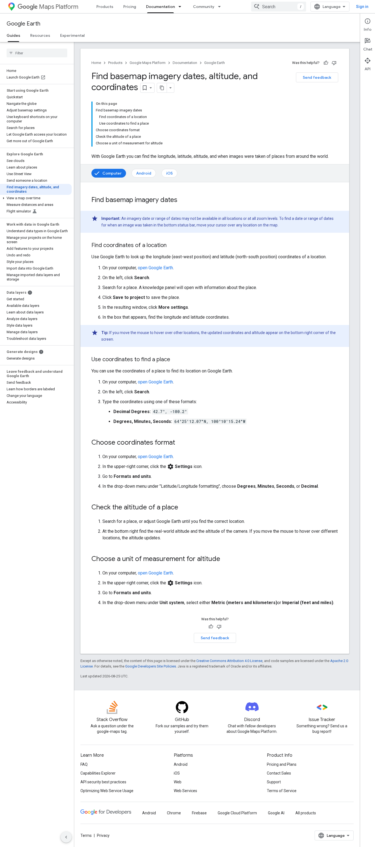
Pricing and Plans (281, 764)
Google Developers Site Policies (150, 666)
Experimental (72, 35)
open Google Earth (155, 267)
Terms (86, 835)
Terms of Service (281, 791)
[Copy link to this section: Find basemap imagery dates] (182, 200)
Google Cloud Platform (237, 813)
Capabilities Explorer (98, 773)
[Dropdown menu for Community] (221, 6)
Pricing (129, 6)
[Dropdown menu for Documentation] (181, 6)
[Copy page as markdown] (162, 87)
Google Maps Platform (148, 63)
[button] (36, 198)
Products (104, 6)
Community (203, 6)
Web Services (185, 791)
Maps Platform (58, 6)
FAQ (84, 764)
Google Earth (23, 23)
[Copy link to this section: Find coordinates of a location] (172, 245)
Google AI (276, 813)
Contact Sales (279, 773)
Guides (13, 35)
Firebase (199, 813)
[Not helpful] (334, 63)
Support (274, 782)
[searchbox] (37, 53)
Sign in (362, 6)
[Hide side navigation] (66, 837)
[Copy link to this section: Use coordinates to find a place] (175, 360)
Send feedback (317, 77)
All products (305, 813)
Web (177, 782)
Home (96, 63)
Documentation (160, 6)
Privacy (103, 835)
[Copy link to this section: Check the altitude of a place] (183, 507)
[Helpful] (326, 63)
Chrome (174, 813)
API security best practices (103, 782)
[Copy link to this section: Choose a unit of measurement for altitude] (225, 559)
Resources (40, 35)
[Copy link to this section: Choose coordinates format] (180, 443)
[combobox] (278, 7)
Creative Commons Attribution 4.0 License (229, 661)
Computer (112, 173)
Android (143, 173)
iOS (169, 173)
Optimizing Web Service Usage (106, 791)
